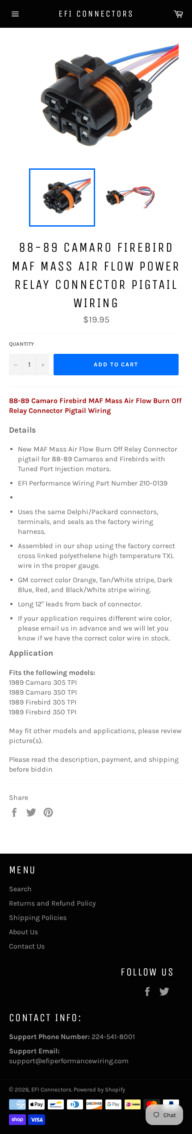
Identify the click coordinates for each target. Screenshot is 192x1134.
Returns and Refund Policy (52, 903)
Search (20, 889)
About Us (23, 932)
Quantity (21, 344)
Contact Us (27, 946)
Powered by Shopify (99, 1089)
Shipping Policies (38, 917)
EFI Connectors (96, 14)
